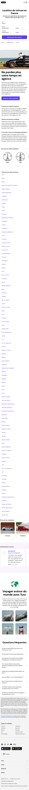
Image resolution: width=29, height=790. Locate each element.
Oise (3, 389)
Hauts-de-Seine (6, 504)
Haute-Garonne (6, 285)
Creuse (4, 257)
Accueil (2, 42)
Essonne (4, 500)
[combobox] (14, 23)
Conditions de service (15, 778)
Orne (3, 393)
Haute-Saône (6, 425)
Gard (3, 282)
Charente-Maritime (7, 232)
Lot (3, 339)
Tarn (3, 464)
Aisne (3, 178)
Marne (3, 357)
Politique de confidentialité (7, 781)
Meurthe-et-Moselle (8, 368)
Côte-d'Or (5, 250)
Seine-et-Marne (6, 450)
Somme (4, 461)
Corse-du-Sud (6, 242)
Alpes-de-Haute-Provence (9, 185)
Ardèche (4, 196)
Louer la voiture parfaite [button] (10, 98)
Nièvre (4, 382)
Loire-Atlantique (6, 332)
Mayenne (4, 364)
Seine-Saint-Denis (7, 507)
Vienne (4, 482)
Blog (14, 744)
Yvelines (4, 454)
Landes (4, 318)
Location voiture (10, 42)
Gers (3, 289)
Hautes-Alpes (6, 189)
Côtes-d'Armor (6, 253)
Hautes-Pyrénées (7, 407)
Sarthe (4, 432)
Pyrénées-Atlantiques (8, 404)
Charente (4, 228)
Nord (3, 386)
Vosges (4, 490)
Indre (3, 303)
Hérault (4, 296)
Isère (3, 310)
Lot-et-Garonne (6, 343)
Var (3, 472)
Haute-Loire (5, 328)
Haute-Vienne (6, 486)
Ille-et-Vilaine (6, 300)
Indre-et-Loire (6, 307)
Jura (3, 314)
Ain (3, 174)
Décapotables (4, 733)
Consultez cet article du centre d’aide (9, 717)
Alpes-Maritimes (6, 192)
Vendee (4, 479)
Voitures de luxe (19, 731)
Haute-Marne (6, 361)
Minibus (3, 730)
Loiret (3, 336)
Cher (3, 235)
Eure (3, 271)
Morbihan (4, 375)
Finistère (4, 278)
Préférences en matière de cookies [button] (9, 783)
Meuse (4, 371)
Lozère (4, 346)
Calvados (4, 221)
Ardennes (4, 199)
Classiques (17, 726)
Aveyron (4, 214)
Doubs (3, 264)
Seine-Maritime (6, 447)
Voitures (3, 726)
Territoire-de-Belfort (8, 497)
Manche (4, 353)
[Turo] (3, 2)
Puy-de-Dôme (6, 400)
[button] (25, 2)
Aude (3, 210)
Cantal (4, 224)
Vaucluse (4, 475)
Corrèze (4, 239)
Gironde (4, 293)
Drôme (4, 267)
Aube (3, 207)
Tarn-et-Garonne (7, 468)
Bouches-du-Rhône (7, 217)
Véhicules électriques (20, 733)
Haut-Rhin (5, 418)
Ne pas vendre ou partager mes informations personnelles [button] (14, 785)
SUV (2, 731)
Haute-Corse (5, 246)
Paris (3, 443)
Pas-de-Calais (6, 396)
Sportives (17, 728)
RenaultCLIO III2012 (14, 553)
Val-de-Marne (6, 511)
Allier (3, 182)
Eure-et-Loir (5, 275)
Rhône (4, 421)
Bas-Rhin (4, 414)
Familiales (17, 730)
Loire (3, 325)
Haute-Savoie (6, 439)
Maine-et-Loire (6, 350)
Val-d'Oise (5, 515)
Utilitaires (3, 728)
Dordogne (5, 260)
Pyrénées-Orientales (8, 411)
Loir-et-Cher (5, 321)
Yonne (3, 493)
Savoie (4, 436)
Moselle (4, 378)
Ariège (4, 203)
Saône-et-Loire (6, 429)
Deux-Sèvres (5, 457)
